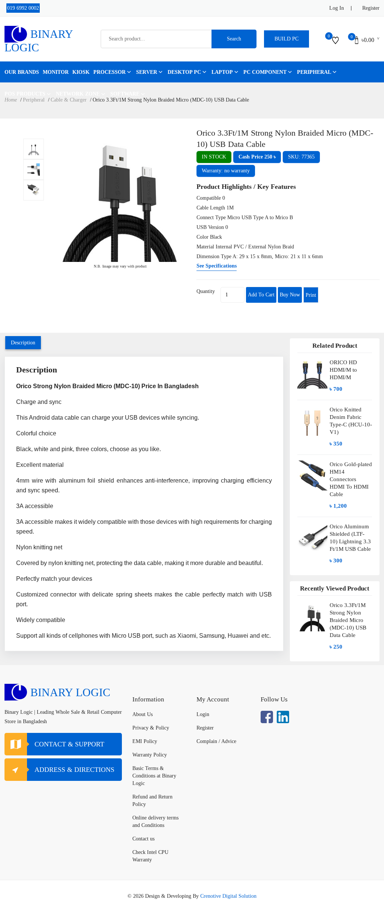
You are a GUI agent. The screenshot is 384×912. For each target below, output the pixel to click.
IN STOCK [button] (214, 157)
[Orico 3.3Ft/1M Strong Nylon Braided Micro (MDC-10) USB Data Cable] (33, 149)
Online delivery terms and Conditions (155, 821)
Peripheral (314, 72)
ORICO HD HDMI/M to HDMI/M (343, 369)
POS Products (24, 94)
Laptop (222, 72)
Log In (336, 8)
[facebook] (267, 717)
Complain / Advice (216, 741)
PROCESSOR (109, 72)
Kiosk (81, 72)
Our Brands (21, 72)
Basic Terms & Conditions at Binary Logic (154, 775)
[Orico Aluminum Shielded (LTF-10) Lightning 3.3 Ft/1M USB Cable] (312, 544)
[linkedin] (283, 717)
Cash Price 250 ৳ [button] (257, 157)
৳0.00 (368, 40)
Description (23, 342)
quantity (205, 291)
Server (146, 72)
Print (311, 295)
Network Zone (78, 94)
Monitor (56, 72)
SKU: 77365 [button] (301, 157)
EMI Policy (144, 741)
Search (234, 39)
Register (371, 8)
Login (202, 714)
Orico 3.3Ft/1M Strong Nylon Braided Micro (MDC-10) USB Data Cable (348, 620)
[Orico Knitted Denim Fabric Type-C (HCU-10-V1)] (312, 427)
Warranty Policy (149, 755)
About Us (142, 714)
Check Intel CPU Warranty (150, 856)
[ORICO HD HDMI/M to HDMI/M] (312, 376)
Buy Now (290, 295)
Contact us (143, 839)
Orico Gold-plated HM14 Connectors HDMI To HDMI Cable (351, 479)
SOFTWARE (125, 94)
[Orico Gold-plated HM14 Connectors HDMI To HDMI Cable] (312, 485)
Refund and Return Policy (152, 800)
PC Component (264, 72)
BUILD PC (286, 39)
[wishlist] (335, 40)
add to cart (261, 295)
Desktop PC (184, 72)
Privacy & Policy (150, 728)
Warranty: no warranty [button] (226, 170)
